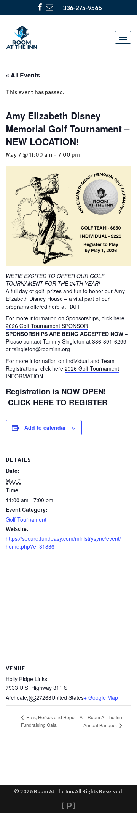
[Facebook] (40, 7)
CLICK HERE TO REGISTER (57, 402)
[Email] (49, 7)
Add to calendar (45, 427)
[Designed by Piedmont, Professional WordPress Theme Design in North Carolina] (68, 806)
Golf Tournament (26, 519)
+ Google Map (101, 697)
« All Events (23, 75)
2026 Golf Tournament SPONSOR (47, 325)
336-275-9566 (82, 7)
